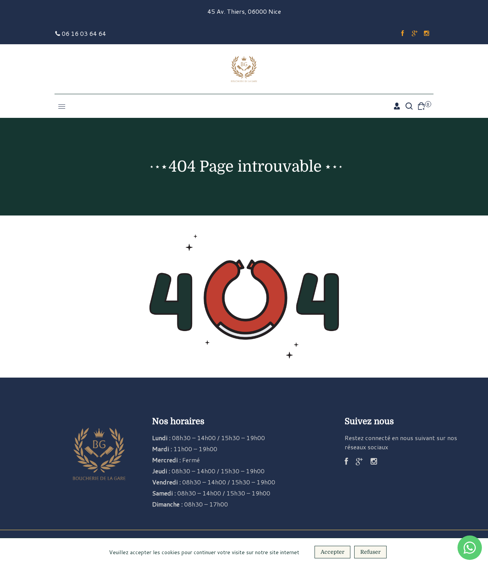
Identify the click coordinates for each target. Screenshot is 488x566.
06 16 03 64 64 (83, 33)
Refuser (370, 552)
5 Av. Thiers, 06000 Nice (246, 11)
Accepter (332, 552)
